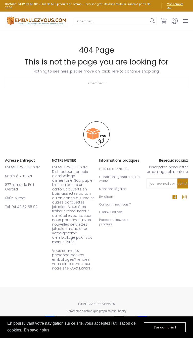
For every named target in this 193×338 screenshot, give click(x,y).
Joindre (183, 183)
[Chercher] (152, 21)
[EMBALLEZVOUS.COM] (36, 21)
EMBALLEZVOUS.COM (91, 304)
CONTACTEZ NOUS (113, 169)
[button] (163, 21)
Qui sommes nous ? (115, 204)
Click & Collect (110, 212)
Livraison (106, 196)
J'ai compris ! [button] (164, 327)
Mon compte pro (175, 5)
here (115, 71)
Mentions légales (113, 189)
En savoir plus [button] (36, 330)
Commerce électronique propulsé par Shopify (96, 311)
